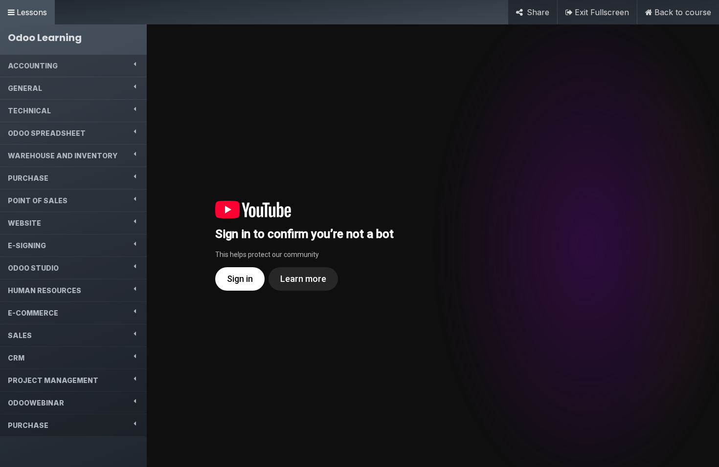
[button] (73, 66)
